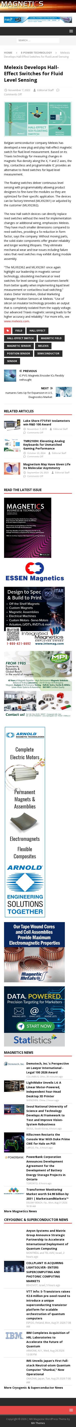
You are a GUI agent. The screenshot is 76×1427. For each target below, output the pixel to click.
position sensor (18, 353)
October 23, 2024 (36, 453)
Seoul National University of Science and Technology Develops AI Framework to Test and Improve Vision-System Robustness (46, 1115)
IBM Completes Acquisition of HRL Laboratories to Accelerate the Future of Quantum (48, 1339)
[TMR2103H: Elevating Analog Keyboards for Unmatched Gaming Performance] (12, 445)
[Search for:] (38, 40)
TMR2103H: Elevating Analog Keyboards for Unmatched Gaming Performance (44, 444)
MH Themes (38, 1423)
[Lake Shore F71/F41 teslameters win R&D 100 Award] (12, 425)
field (18, 330)
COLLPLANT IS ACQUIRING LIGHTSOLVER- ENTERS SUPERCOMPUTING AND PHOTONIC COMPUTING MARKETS (44, 1272)
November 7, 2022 (19, 90)
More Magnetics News (20, 1211)
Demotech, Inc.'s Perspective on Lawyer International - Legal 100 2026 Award (47, 1068)
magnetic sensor (19, 346)
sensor (12, 361)
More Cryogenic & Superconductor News (33, 1387)
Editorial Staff (45, 90)
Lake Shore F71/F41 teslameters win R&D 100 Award (46, 422)
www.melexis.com (16, 321)
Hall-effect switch (20, 338)
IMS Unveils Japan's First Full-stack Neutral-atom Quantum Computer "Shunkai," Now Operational (48, 1367)
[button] (70, 31)
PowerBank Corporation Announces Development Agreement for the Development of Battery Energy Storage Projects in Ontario (45, 1168)
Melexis (43, 346)
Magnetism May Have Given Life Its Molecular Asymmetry (47, 466)
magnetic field (51, 338)
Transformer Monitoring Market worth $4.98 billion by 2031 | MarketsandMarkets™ (47, 1194)
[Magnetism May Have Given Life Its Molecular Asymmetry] (12, 469)
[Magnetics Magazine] (38, 10)
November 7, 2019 (37, 428)
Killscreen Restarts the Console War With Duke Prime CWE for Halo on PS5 (48, 1139)
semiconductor (48, 353)
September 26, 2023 (38, 472)
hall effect (37, 330)
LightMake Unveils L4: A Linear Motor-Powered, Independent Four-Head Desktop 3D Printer (43, 1089)
